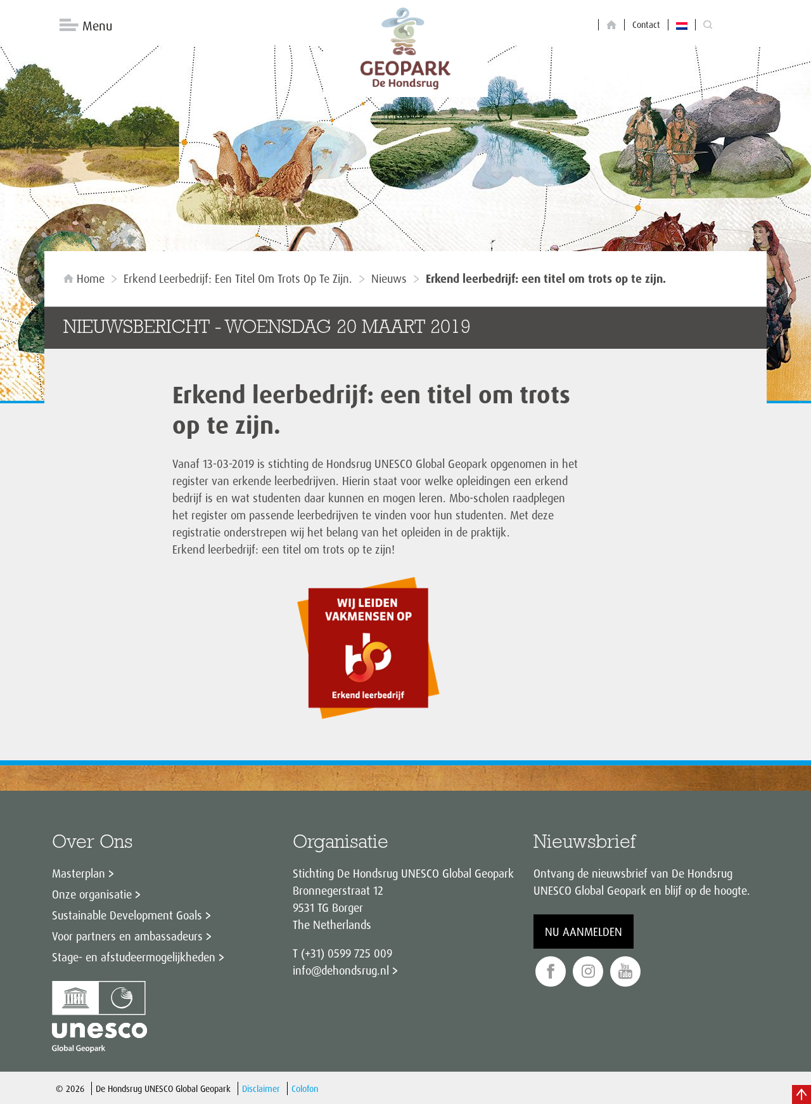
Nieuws (389, 278)
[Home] (611, 25)
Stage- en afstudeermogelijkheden (133, 957)
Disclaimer (261, 1088)
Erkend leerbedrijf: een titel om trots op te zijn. (238, 278)
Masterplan (78, 873)
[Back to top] (801, 1094)
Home (90, 278)
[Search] (708, 25)
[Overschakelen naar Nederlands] (681, 24)
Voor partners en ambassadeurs (127, 936)
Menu (97, 26)
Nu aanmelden (583, 931)
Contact (646, 24)
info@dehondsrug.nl (341, 970)
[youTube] (625, 971)
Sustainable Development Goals (127, 915)
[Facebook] (550, 971)
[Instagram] (588, 971)
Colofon (304, 1088)
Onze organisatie (92, 894)
